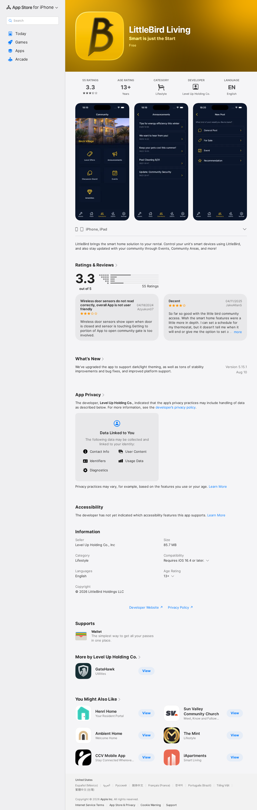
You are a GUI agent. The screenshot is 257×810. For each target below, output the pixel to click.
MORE (238, 332)
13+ (166, 576)
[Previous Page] (70, 87)
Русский (121, 785)
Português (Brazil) (199, 785)
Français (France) (159, 785)
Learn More (218, 486)
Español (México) (86, 785)
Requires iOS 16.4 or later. (184, 560)
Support (171, 805)
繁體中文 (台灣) (84, 789)
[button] (32, 33)
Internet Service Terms (89, 805)
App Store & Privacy (122, 805)
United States (84, 780)
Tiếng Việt (223, 785)
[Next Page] (251, 87)
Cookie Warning (151, 805)
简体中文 (137, 785)
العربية (106, 785)
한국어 (179, 785)
